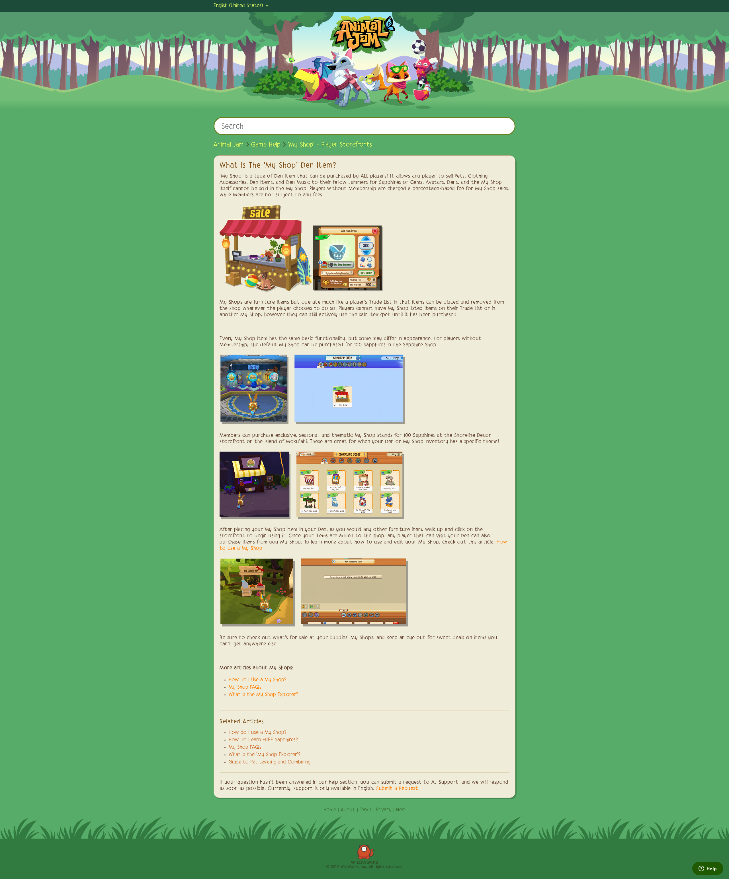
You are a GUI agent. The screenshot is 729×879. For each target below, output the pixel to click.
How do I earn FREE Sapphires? (263, 740)
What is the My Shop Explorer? (263, 695)
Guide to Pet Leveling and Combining (269, 762)
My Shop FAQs (245, 687)
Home (329, 810)
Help (401, 810)
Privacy (384, 810)
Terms (366, 810)
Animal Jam (229, 145)
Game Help (265, 145)
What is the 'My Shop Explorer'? (264, 755)
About (348, 810)
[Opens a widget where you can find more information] (707, 869)
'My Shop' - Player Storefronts (330, 145)
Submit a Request (397, 789)
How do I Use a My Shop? (257, 680)
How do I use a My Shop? (257, 732)
